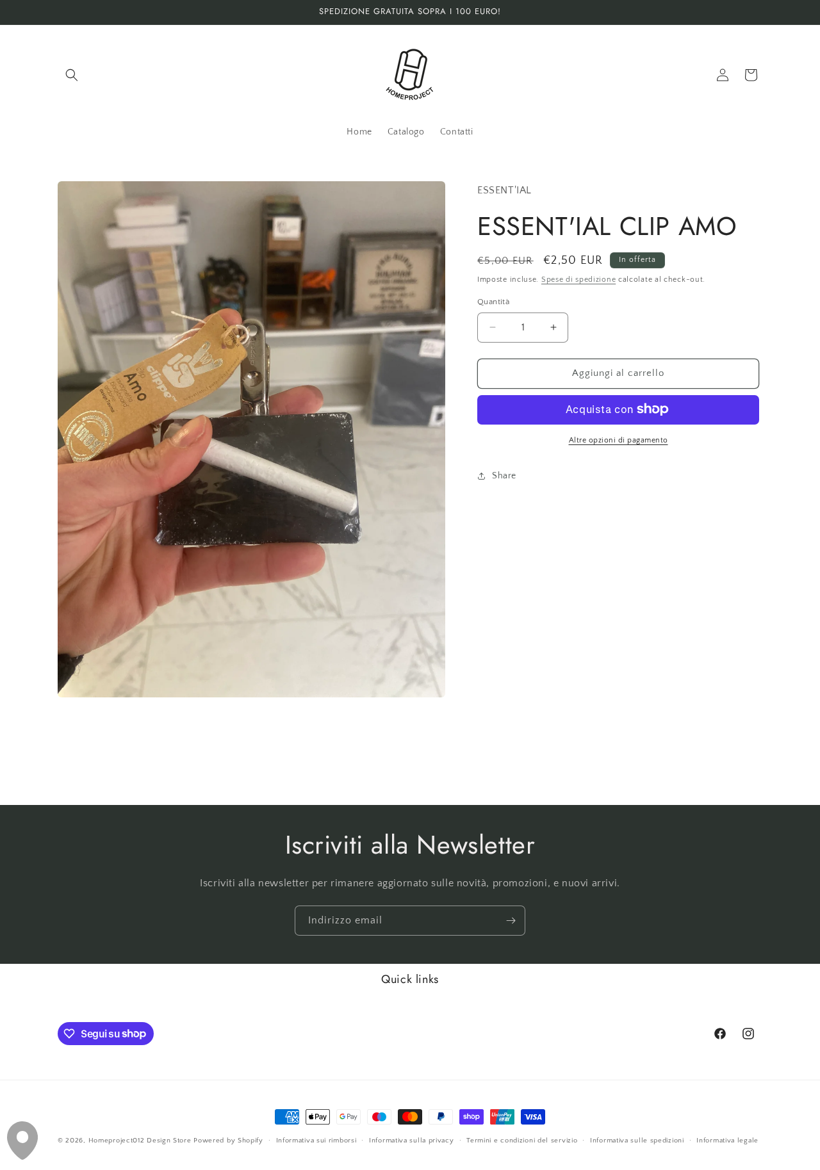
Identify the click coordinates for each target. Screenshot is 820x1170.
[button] (72, 75)
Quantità (493, 301)
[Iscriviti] (510, 921)
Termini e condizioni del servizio (521, 1140)
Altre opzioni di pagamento (618, 439)
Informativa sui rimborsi (316, 1140)
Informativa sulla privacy (411, 1140)
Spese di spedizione (578, 279)
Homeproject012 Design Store (140, 1140)
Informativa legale (727, 1140)
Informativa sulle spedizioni (637, 1140)
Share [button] (504, 476)
